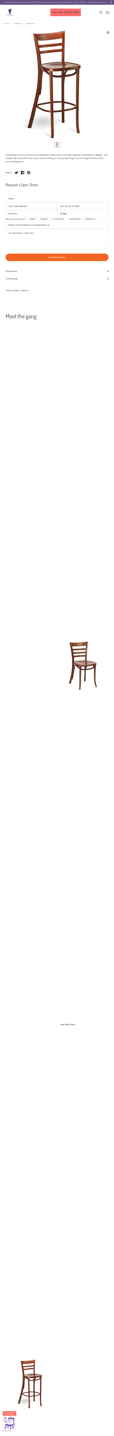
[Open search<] (100, 12)
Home (6, 23)
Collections (18, 23)
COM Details (12, 278)
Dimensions (11, 271)
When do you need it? (15, 219)
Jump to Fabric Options (17, 290)
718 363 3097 (71, 12)
